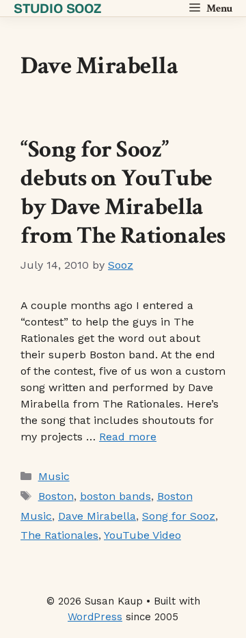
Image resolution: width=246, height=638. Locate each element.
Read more (127, 436)
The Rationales (59, 535)
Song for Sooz (178, 515)
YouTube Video (142, 535)
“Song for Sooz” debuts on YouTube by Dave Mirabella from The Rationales (123, 192)
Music (54, 476)
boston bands (115, 496)
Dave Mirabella (97, 515)
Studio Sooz (57, 8)
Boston (56, 496)
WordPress (95, 617)
